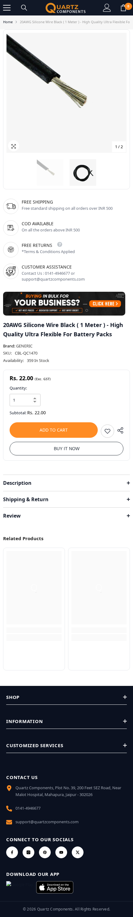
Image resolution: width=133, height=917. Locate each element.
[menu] (7, 7)
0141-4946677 (28, 808)
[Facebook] (12, 852)
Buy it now (66, 448)
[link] (34, 630)
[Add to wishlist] (107, 431)
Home (8, 21)
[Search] (24, 7)
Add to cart (54, 430)
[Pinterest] (45, 852)
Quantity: (18, 388)
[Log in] (107, 8)
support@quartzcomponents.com (47, 821)
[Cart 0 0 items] (123, 7)
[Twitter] (78, 852)
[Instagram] (28, 852)
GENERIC (24, 346)
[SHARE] (118, 430)
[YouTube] (61, 852)
